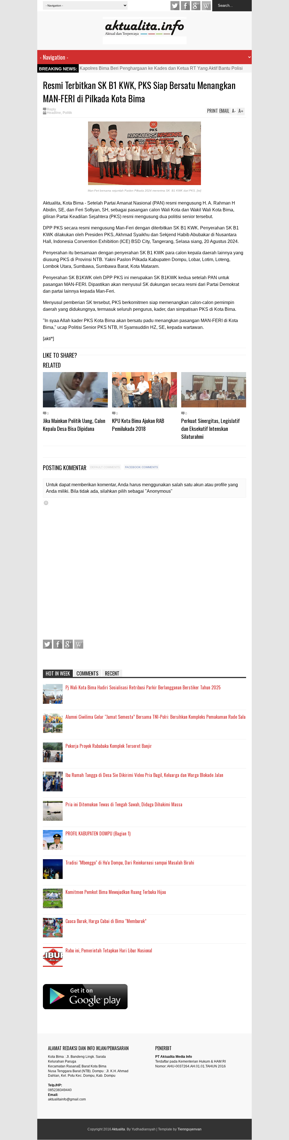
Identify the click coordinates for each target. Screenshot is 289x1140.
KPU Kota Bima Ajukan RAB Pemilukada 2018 (138, 424)
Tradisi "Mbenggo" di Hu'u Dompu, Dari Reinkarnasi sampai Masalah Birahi (129, 862)
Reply (51, 109)
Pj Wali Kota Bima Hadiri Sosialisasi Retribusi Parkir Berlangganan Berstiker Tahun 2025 (143, 687)
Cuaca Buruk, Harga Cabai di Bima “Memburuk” (105, 921)
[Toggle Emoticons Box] (46, 503)
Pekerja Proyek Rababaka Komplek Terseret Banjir (108, 745)
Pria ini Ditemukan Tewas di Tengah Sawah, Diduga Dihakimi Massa (123, 804)
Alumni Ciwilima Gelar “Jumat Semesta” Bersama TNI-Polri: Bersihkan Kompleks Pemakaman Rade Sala (155, 716)
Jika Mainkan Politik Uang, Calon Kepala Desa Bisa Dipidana (74, 424)
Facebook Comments (141, 467)
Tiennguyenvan (190, 1129)
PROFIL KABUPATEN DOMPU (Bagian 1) (97, 833)
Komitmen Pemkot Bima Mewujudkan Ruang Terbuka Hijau (115, 892)
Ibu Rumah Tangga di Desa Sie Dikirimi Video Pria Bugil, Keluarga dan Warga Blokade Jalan (144, 775)
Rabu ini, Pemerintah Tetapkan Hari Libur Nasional (108, 950)
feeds (206, 5)
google (195, 5)
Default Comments (105, 467)
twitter (174, 5)
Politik (67, 113)
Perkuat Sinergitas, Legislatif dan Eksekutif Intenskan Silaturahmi (210, 428)
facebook (185, 5)
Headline (54, 113)
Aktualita (118, 1129)
